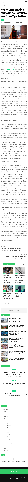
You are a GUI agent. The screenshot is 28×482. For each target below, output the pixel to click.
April (8, 439)
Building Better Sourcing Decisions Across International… (16, 340)
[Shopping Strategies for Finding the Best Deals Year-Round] (4, 346)
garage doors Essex (20, 461)
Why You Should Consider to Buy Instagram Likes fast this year (11, 249)
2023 (5, 416)
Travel (14, 380)
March (8, 441)
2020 (5, 423)
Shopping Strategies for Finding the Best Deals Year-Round (18, 346)
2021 (5, 420)
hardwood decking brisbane (18, 464)
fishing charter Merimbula (8, 461)
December (9, 425)
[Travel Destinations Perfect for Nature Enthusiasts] (4, 327)
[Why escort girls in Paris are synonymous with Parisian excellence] (20, 270)
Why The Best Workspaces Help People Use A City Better (17, 359)
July (8, 432)
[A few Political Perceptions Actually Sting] (20, 288)
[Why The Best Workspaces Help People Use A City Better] (4, 359)
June (8, 434)
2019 (5, 448)
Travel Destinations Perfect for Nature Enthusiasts (17, 325)
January (9, 446)
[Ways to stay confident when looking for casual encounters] (8, 270)
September (9, 430)
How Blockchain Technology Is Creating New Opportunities (17, 333)
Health (14, 369)
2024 (5, 414)
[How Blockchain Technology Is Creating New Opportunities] (4, 333)
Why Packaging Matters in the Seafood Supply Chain (17, 352)
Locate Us (14, 471)
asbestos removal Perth (7, 458)
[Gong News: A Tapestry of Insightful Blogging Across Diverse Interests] (8, 288)
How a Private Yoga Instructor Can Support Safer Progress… (14, 373)
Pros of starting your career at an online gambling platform (16, 257)
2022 (5, 418)
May (8, 436)
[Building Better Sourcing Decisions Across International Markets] (4, 340)
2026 (5, 409)
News (3, 20)
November (9, 427)
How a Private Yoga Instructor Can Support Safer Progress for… (16, 320)
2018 (5, 450)
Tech (14, 391)
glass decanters (6, 464)
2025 (5, 411)
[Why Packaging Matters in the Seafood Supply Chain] (4, 353)
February (9, 443)
